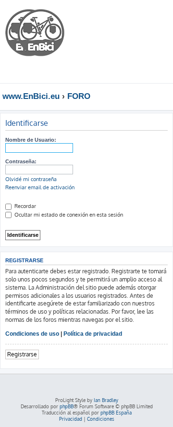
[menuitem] (137, 16)
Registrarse (22, 354)
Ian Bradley (106, 400)
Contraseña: (21, 161)
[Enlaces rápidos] (168, 96)
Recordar (24, 206)
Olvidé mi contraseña (31, 179)
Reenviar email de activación (39, 187)
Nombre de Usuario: (30, 140)
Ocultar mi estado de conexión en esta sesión (68, 214)
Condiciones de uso (32, 333)
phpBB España (116, 412)
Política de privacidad (92, 333)
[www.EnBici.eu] (41, 41)
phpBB (67, 406)
